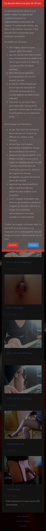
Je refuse (12, 245)
